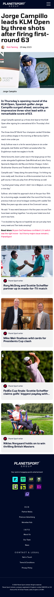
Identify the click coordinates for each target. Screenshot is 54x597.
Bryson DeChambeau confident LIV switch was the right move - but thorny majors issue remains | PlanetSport (25, 233)
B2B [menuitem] (27, 507)
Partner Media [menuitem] (27, 512)
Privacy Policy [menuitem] (27, 568)
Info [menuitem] (27, 530)
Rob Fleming (12, 47)
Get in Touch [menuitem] (27, 557)
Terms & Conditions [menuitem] (27, 562)
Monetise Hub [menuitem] (27, 522)
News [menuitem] (27, 545)
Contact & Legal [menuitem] (27, 552)
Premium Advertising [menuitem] (27, 517)
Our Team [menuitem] (27, 540)
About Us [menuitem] (27, 534)
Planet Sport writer (15, 281)
